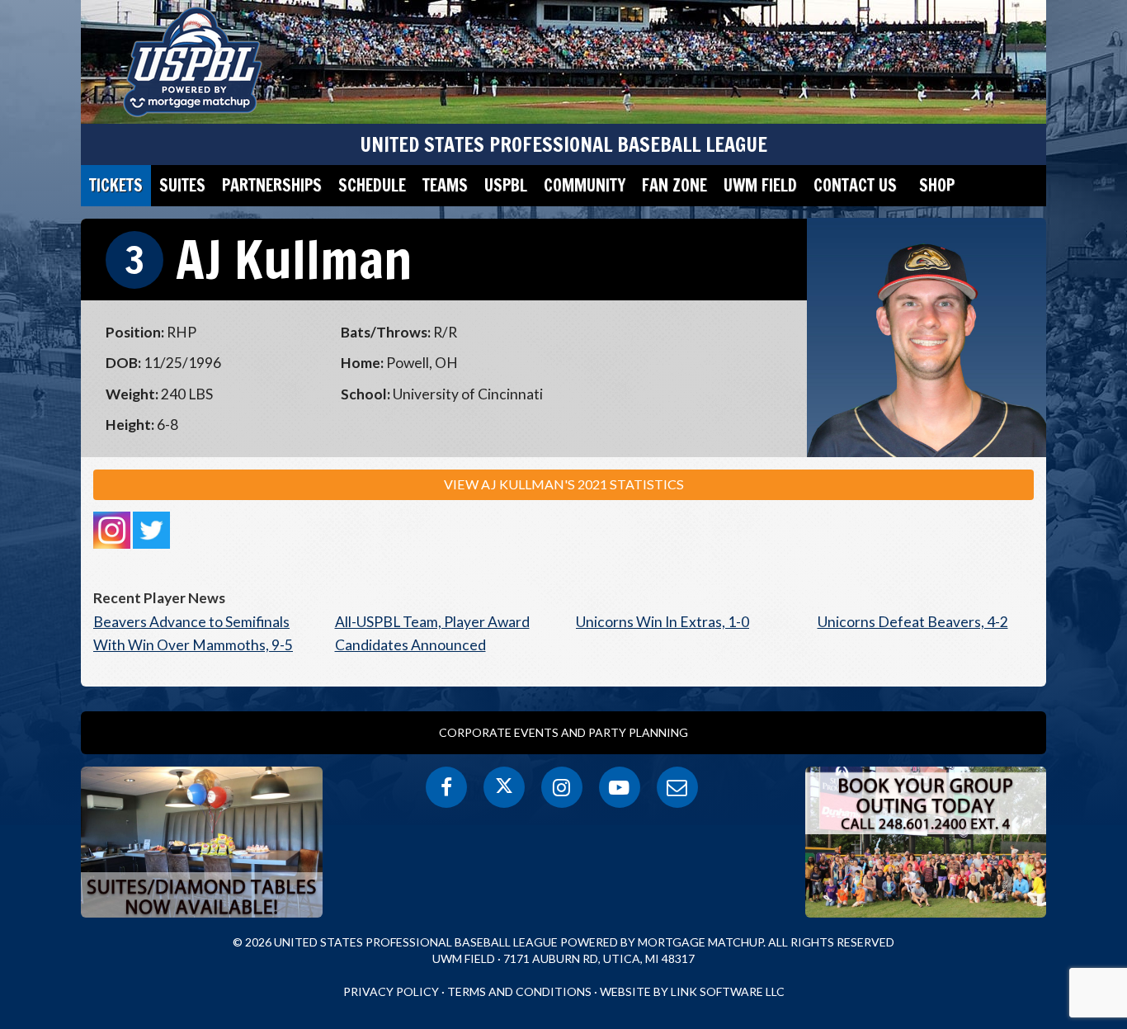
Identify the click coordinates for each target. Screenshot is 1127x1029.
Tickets (116, 185)
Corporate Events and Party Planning (563, 732)
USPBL (505, 185)
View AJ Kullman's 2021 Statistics (564, 484)
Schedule (372, 185)
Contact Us (855, 185)
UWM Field (760, 185)
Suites (182, 185)
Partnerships (272, 185)
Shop (937, 185)
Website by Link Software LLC (692, 991)
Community (584, 185)
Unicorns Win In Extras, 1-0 (662, 621)
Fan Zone (674, 185)
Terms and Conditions (519, 991)
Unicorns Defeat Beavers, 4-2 (913, 621)
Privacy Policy (391, 991)
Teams (445, 185)
